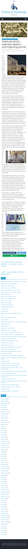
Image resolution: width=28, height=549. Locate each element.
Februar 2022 (4, 437)
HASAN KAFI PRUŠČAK (6, 294)
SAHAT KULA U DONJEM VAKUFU (8, 298)
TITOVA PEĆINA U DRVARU (7, 343)
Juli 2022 (2, 426)
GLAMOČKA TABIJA (5, 361)
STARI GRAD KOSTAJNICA (6, 353)
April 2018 (3, 532)
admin (13, 49)
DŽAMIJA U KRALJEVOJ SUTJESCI (8, 379)
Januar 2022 (3, 439)
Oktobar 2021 (4, 445)
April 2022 (3, 432)
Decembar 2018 (4, 515)
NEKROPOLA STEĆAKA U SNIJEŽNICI (9, 283)
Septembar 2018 (4, 521)
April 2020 (3, 483)
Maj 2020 (3, 481)
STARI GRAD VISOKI (5, 324)
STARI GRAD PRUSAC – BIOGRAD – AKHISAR (11, 292)
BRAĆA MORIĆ (4, 326)
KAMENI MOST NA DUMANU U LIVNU (9, 340)
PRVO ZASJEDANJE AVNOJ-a (7, 345)
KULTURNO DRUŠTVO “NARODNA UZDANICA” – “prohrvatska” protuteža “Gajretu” (12, 264)
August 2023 (3, 413)
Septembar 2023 (4, 411)
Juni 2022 (3, 428)
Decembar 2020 (4, 466)
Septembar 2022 (4, 422)
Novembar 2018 (4, 517)
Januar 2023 (3, 420)
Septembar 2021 (4, 447)
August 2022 (3, 424)
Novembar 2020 (4, 468)
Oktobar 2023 (4, 409)
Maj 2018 (3, 530)
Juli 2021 (2, 452)
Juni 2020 (3, 479)
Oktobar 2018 (4, 519)
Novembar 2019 (4, 492)
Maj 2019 (3, 504)
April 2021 (3, 458)
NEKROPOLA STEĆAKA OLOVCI (8, 328)
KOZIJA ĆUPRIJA (4, 311)
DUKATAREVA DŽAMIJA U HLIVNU (8, 338)
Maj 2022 (3, 430)
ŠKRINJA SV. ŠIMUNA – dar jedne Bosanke (10, 363)
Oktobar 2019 (4, 494)
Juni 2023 (3, 416)
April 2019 (3, 507)
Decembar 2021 (4, 441)
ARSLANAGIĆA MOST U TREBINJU (8, 330)
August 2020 (3, 475)
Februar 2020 (4, 485)
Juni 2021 (3, 454)
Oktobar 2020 (4, 471)
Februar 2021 (4, 462)
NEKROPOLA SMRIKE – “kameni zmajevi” (10, 391)
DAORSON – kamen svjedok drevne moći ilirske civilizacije (13, 336)
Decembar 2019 (4, 490)
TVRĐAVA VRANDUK (5, 389)
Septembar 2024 (4, 403)
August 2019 (3, 498)
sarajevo (18, 50)
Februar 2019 (4, 511)
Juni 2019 (3, 502)
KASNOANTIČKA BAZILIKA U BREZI (9, 373)
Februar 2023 (4, 418)
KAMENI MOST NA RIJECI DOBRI (8, 349)
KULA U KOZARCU (5, 319)
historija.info (13, 50)
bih (17, 49)
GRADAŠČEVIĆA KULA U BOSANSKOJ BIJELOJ (11, 313)
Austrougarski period (7, 39)
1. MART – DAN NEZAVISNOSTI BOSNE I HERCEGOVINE (12, 273)
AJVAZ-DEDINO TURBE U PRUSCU (8, 296)
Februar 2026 (4, 399)
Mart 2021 (3, 460)
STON (2, 315)
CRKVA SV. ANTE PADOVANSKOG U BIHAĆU (10, 332)
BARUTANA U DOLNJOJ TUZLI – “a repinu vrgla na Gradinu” (14, 321)
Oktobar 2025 (4, 401)
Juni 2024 (3, 405)
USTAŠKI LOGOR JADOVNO (7, 305)
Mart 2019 (3, 509)
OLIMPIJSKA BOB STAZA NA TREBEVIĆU (10, 365)
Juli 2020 (2, 477)
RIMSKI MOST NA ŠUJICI (6, 302)
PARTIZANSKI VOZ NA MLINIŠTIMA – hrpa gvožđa (12, 355)
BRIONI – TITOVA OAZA (6, 300)
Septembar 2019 (4, 496)
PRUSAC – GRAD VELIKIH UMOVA (8, 288)
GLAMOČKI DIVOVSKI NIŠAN (7, 307)
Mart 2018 (3, 534)
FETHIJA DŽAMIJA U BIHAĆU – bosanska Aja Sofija (12, 334)
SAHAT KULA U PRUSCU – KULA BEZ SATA (10, 290)
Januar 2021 (3, 464)
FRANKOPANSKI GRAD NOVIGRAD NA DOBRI (11, 351)
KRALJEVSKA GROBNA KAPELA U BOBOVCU (10, 386)
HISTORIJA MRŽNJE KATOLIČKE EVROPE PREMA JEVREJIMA (14, 371)
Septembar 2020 (4, 473)
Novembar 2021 (4, 443)
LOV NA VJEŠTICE (4, 309)
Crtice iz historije (14, 12)
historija (8, 50)
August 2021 (3, 449)
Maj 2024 (3, 407)
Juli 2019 (2, 500)
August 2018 (3, 523)
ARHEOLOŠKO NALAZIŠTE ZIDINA (8, 317)
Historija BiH (14, 39)
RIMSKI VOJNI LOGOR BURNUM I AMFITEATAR (11, 347)
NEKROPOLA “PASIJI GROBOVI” (8, 285)
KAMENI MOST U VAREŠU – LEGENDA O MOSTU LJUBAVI (13, 281)
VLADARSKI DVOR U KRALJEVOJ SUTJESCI (10, 384)
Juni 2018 (3, 528)
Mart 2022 (3, 435)
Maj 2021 (3, 456)
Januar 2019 (3, 513)
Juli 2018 (2, 526)
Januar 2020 (3, 487)
